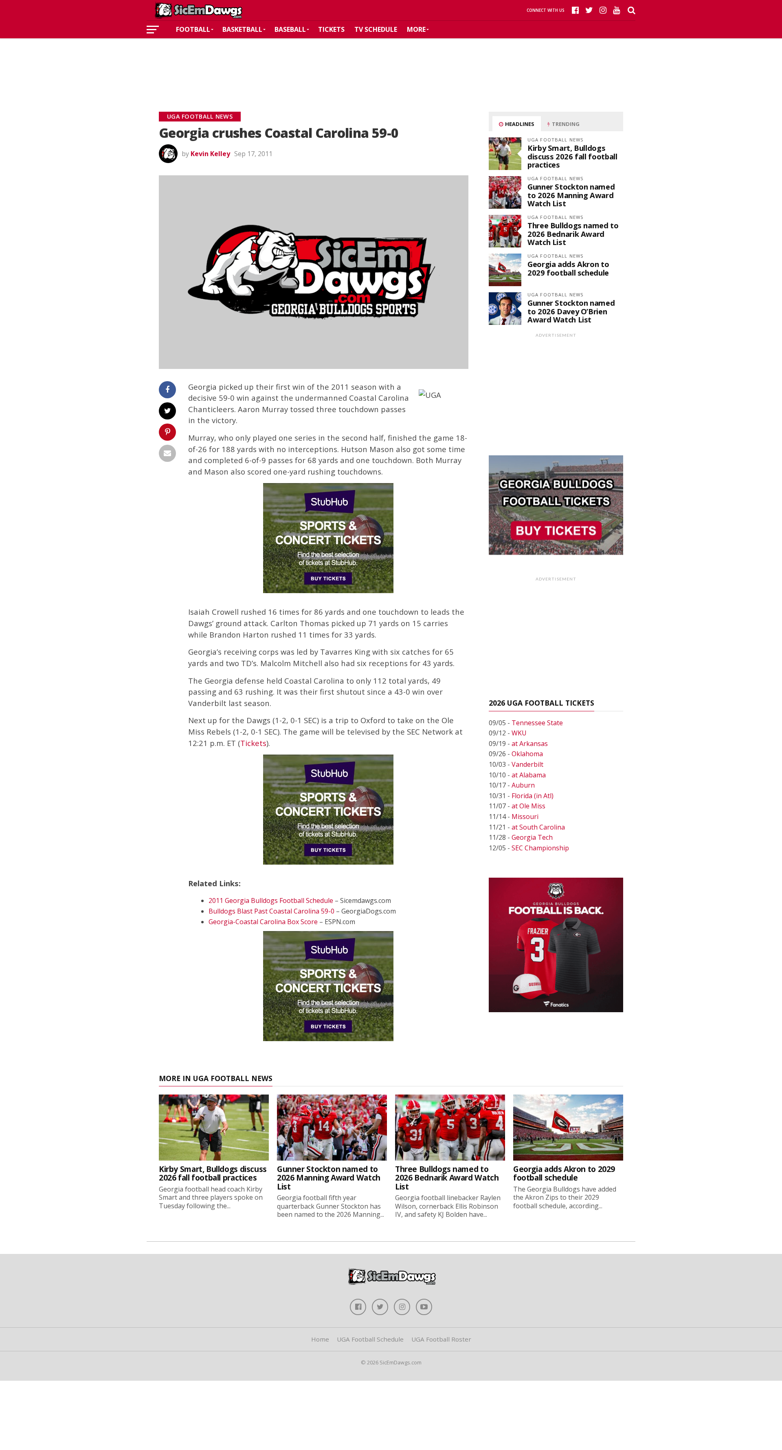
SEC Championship (540, 847)
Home (320, 1339)
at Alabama (529, 774)
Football (193, 29)
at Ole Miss (528, 805)
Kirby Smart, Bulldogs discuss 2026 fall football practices (572, 156)
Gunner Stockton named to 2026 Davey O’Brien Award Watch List (571, 311)
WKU (519, 732)
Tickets (331, 29)
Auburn (523, 785)
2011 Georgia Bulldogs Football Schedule (271, 900)
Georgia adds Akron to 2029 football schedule (568, 268)
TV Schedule (375, 29)
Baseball (290, 29)
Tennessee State (537, 722)
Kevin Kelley (210, 153)
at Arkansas (530, 743)
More (416, 29)
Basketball (242, 29)
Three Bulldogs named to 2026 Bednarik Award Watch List (573, 233)
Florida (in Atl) (533, 795)
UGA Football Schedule (370, 1339)
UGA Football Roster (441, 1339)
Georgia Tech (532, 837)
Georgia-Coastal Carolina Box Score (263, 921)
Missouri (525, 816)
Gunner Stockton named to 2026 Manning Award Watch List (571, 194)
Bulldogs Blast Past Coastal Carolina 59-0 (271, 911)
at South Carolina (538, 827)
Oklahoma (527, 753)
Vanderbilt (527, 764)
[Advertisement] (391, 62)
